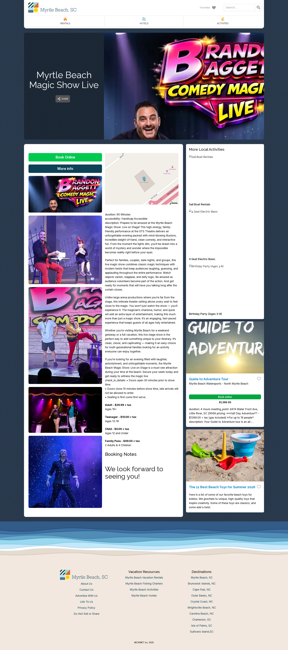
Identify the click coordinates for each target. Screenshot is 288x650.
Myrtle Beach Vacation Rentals (144, 577)
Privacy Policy (86, 607)
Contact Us (86, 589)
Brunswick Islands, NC (202, 583)
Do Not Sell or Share (86, 613)
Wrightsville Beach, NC (202, 607)
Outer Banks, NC (201, 595)
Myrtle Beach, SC (202, 577)
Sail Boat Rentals (199, 204)
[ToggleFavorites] (259, 378)
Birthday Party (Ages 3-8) (205, 313)
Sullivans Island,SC (201, 631)
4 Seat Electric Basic (202, 259)
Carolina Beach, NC (201, 613)
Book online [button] (225, 396)
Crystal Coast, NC (201, 601)
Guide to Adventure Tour (208, 379)
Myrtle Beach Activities (144, 589)
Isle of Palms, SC (201, 625)
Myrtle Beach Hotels (144, 595)
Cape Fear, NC (202, 589)
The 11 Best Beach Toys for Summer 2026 (222, 487)
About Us (86, 583)
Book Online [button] (65, 157)
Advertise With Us (86, 595)
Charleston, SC (201, 619)
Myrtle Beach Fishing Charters (144, 583)
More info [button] (65, 168)
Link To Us (86, 601)
